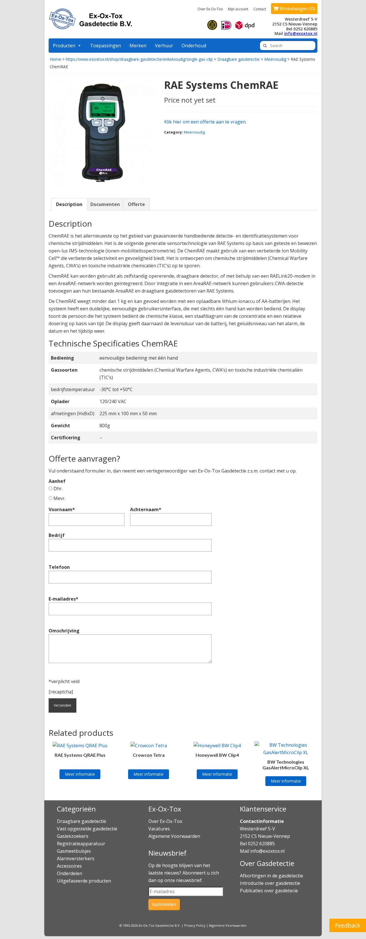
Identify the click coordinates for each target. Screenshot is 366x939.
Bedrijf (57, 535)
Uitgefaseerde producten (84, 881)
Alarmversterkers (75, 858)
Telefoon (59, 567)
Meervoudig (275, 59)
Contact (259, 9)
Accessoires (69, 866)
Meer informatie (80, 774)
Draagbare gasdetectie (238, 59)
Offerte (136, 204)
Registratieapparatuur (81, 843)
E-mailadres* (63, 599)
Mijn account (238, 9)
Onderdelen (69, 873)
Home (55, 59)
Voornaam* (62, 509)
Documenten (105, 204)
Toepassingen (105, 45)
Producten (64, 45)
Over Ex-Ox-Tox (210, 9)
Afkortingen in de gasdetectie (272, 876)
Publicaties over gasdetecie (269, 890)
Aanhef (57, 485)
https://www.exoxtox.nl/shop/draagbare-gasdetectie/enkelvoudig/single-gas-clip (139, 59)
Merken (138, 45)
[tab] (69, 204)
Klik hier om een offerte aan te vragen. (205, 122)
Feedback (347, 925)
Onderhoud (194, 45)
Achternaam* (145, 509)
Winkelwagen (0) (297, 8)
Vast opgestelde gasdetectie (87, 829)
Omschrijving (64, 631)
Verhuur (164, 45)
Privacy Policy (194, 925)
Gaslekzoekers (72, 836)
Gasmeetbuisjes (74, 851)
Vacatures (159, 829)
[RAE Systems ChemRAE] (102, 133)
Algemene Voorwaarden (174, 836)
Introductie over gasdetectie (270, 883)
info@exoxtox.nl (300, 33)
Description (69, 204)
